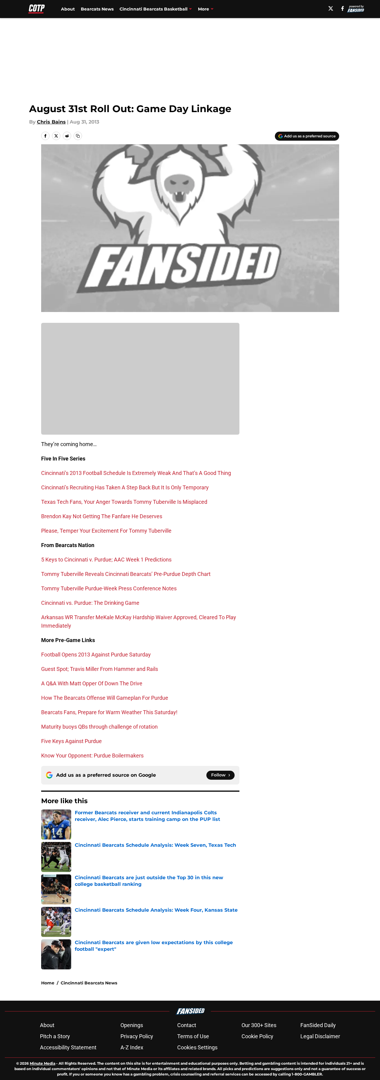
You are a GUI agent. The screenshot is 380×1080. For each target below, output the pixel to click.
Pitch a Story (55, 1036)
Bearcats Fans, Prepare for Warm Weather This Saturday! (109, 712)
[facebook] (342, 8)
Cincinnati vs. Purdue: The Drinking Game (90, 603)
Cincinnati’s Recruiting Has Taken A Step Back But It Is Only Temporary (125, 487)
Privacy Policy (136, 1036)
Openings (131, 1025)
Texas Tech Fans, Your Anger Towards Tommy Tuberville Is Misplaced (124, 502)
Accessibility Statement (68, 1047)
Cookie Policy (257, 1036)
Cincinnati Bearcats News (89, 983)
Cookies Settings (197, 1047)
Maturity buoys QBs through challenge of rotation (99, 727)
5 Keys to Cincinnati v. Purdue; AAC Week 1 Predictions (106, 559)
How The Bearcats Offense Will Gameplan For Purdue (104, 698)
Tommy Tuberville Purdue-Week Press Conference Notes (109, 588)
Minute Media (42, 1063)
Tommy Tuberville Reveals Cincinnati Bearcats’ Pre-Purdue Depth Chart (126, 574)
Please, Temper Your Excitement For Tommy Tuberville (106, 531)
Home (47, 983)
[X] (330, 8)
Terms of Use (193, 1036)
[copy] (78, 136)
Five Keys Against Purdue (71, 741)
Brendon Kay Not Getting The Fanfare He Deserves (101, 516)
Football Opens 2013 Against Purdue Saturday (96, 654)
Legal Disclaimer (320, 1036)
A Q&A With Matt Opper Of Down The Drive (91, 683)
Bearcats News (97, 9)
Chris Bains (51, 122)
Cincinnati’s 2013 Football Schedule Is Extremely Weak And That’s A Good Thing (136, 473)
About (68, 9)
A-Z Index (131, 1047)
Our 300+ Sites (259, 1025)
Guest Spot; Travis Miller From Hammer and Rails (99, 669)
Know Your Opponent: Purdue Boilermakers (92, 755)
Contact (186, 1025)
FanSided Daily (318, 1025)
